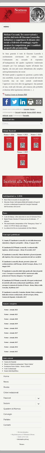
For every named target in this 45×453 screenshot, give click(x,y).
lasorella (23, 112)
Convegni (26, 109)
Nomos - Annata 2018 (11, 328)
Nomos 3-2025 (22, 134)
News (6, 382)
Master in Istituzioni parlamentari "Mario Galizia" (18, 364)
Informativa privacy (23, 439)
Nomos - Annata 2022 (11, 310)
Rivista (6, 387)
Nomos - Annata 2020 (11, 319)
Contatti (7, 425)
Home (6, 376)
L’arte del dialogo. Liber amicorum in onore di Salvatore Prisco (22, 217)
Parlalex (7, 419)
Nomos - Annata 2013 (11, 351)
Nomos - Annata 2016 (11, 338)
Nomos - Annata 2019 (11, 324)
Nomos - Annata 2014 (11, 347)
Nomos (32, 109)
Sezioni (7, 403)
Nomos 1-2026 (9, 134)
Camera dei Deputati (10, 362)
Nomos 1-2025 (22, 152)
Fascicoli (7, 398)
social (10, 115)
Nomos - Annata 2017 (11, 333)
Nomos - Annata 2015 (11, 342)
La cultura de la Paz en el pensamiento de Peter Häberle (20, 228)
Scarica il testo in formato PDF (16, 94)
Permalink (26, 115)
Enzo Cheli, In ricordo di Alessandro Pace (16, 200)
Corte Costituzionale (10, 369)
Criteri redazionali (11, 392)
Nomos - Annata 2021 (11, 314)
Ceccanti (17, 112)
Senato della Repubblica (11, 371)
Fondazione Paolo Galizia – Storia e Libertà (17, 366)
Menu (6, 27)
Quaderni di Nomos (12, 409)
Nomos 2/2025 (31, 112)
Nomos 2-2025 (36, 134)
